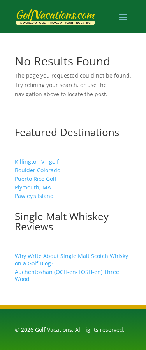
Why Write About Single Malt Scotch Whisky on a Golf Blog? (71, 259)
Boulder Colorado (37, 170)
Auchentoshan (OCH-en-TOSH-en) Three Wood (67, 275)
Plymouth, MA (33, 187)
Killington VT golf (37, 161)
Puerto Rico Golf (35, 178)
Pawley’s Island (34, 196)
